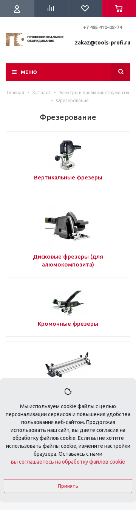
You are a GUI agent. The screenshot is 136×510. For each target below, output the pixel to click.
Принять (68, 486)
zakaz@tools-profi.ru (102, 42)
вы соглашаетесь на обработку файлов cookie (68, 462)
